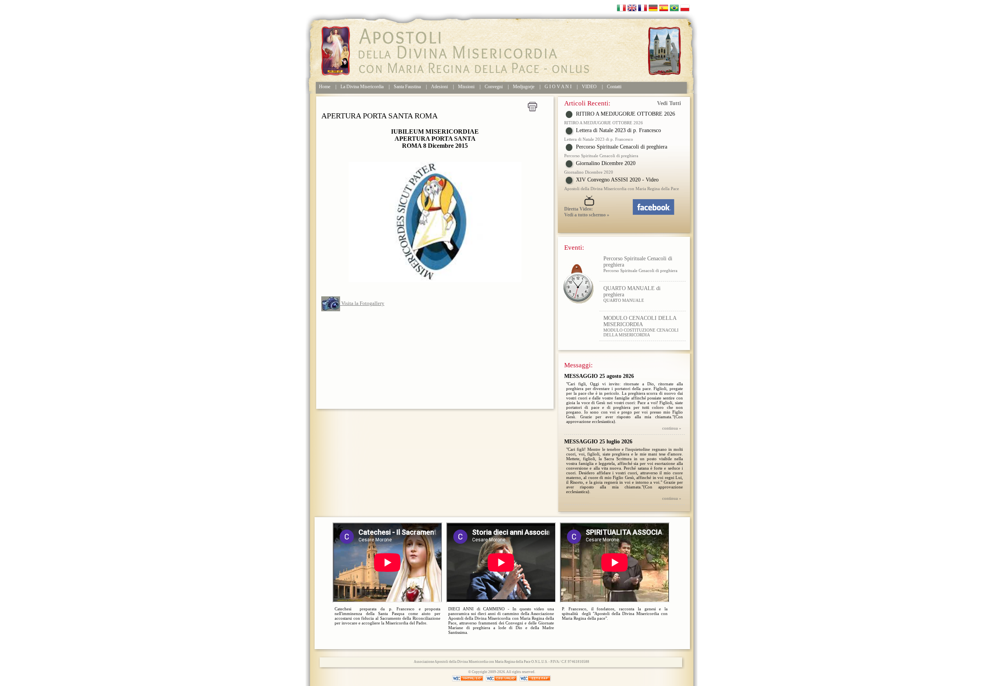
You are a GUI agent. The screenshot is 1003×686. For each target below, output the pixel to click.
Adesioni (439, 86)
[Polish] (685, 7)
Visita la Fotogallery (362, 303)
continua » (671, 428)
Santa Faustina (407, 86)
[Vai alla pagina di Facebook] (658, 205)
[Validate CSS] (502, 678)
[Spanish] (663, 7)
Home (324, 86)
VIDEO (589, 86)
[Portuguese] (674, 7)
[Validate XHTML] (468, 678)
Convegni (494, 86)
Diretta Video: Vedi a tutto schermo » (586, 212)
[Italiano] (621, 7)
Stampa (532, 106)
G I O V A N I (558, 86)
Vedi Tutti (669, 103)
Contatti (614, 86)
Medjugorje (523, 86)
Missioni (466, 86)
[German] (653, 7)
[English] (632, 7)
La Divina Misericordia (362, 86)
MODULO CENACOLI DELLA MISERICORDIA (639, 294)
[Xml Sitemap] (535, 678)
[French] (642, 7)
